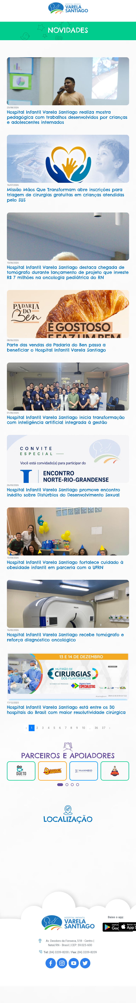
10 (83, 728)
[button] (60, 784)
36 (96, 728)
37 (103, 728)
